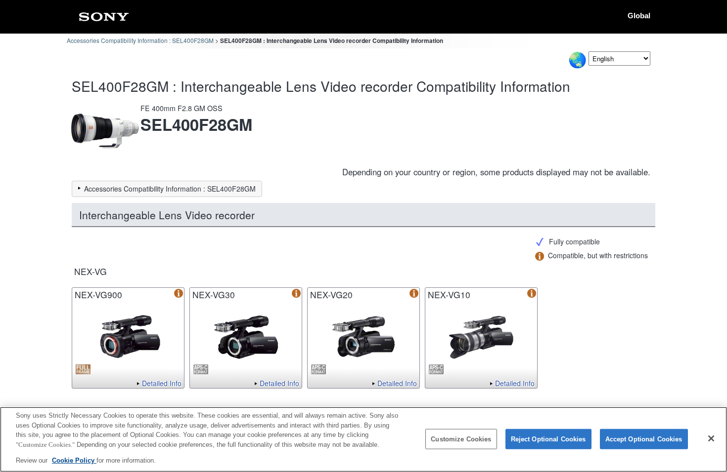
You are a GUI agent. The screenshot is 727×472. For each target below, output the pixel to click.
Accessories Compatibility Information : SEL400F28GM (140, 40)
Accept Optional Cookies (643, 439)
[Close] (711, 438)
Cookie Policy (74, 460)
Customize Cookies (461, 439)
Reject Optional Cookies (548, 439)
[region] (363, 439)
